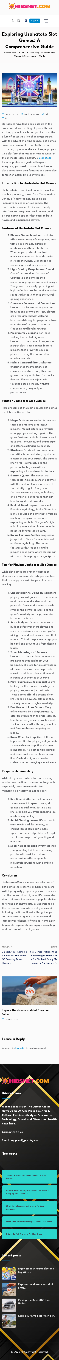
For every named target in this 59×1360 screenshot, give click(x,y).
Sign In (34, 21)
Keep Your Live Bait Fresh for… (37, 1316)
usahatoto (45, 158)
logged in (20, 1048)
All (46, 114)
